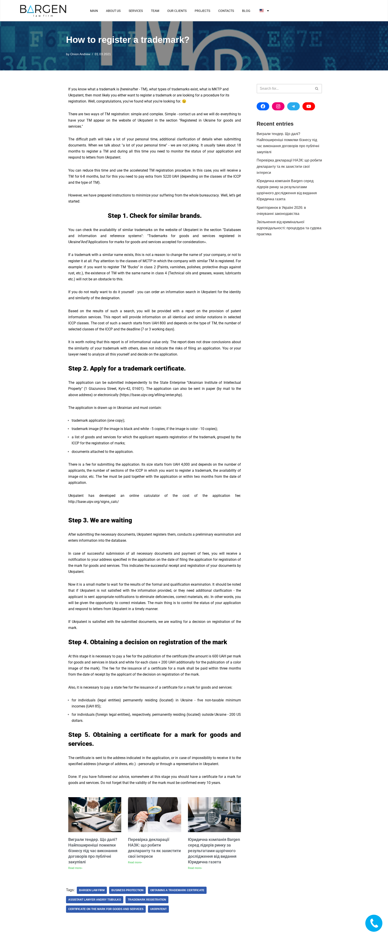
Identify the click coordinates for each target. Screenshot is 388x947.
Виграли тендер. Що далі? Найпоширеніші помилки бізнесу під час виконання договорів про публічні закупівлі (92, 850)
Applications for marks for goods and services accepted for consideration (146, 242)
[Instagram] (278, 106)
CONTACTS (226, 11)
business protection (127, 890)
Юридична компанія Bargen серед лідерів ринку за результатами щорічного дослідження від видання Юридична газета (214, 850)
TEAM (155, 11)
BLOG (246, 11)
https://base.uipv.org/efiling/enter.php (151, 395)
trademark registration (147, 899)
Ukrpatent (158, 909)
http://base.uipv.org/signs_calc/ (93, 502)
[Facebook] (263, 106)
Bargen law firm (92, 890)
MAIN (94, 11)
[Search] (317, 88)
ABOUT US (113, 11)
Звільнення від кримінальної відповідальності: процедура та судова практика (289, 228)
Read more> (75, 868)
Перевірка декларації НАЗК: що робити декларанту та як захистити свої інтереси (289, 166)
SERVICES (136, 11)
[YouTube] (308, 106)
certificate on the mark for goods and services (105, 909)
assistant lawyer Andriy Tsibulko (94, 899)
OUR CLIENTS (177, 11)
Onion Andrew (80, 54)
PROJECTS (202, 11)
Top (377, 936)
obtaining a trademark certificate (177, 890)
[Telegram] (293, 106)
